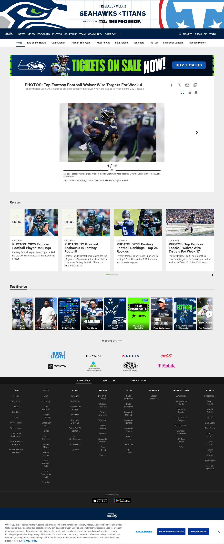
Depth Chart (16, 401)
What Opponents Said (46, 474)
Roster (16, 396)
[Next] (197, 132)
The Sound (75, 401)
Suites (210, 417)
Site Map (46, 482)
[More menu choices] (120, 34)
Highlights (75, 396)
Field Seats (210, 428)
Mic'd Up (75, 414)
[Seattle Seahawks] (112, 515)
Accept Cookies (198, 531)
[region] (112, 532)
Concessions (181, 425)
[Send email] (187, 87)
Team (16, 390)
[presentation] (213, 275)
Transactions (15, 428)
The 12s (102, 455)
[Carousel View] (182, 92)
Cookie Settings (144, 531)
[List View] (196, 92)
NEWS (46, 390)
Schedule (154, 390)
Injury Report (16, 422)
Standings (15, 412)
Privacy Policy (30, 540)
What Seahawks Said (45, 463)
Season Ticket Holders (209, 452)
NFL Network (75, 444)
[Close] (218, 531)
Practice (102, 433)
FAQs (181, 447)
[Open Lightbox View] (112, 144)
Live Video (75, 449)
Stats (16, 417)
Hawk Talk (128, 444)
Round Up (45, 401)
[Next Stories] (209, 314)
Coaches (16, 406)
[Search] (180, 34)
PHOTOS (103, 390)
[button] (107, 275)
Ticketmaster (209, 460)
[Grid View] (189, 92)
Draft (46, 396)
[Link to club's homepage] (9, 34)
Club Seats (210, 423)
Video (75, 390)
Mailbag (45, 431)
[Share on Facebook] (171, 87)
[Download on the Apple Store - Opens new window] (100, 501)
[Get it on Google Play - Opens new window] (123, 502)
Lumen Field (181, 396)
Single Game (209, 396)
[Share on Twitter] (179, 87)
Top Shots (102, 420)
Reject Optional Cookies (171, 531)
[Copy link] (195, 85)
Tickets (210, 390)
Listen (129, 390)
